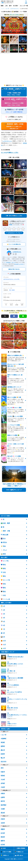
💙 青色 (3, 564)
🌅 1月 (3, 606)
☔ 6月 (3, 625)
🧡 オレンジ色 (5, 580)
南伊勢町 (3, 805)
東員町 (3, 742)
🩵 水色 (3, 572)
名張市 (3, 823)
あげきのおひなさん (14, 8)
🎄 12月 (3, 648)
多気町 (3, 783)
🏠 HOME (3, 848)
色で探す (15, 5)
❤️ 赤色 (3, 584)
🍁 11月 (3, 644)
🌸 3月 (3, 614)
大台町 (3, 779)
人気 (6, 5)
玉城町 (3, 809)
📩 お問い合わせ (19, 855)
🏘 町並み (4, 542)
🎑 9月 (3, 637)
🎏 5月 (3, 621)
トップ (2, 8)
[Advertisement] (14, 69)
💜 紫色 (3, 587)
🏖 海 (2, 527)
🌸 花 (2, 519)
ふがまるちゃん (7, 141)
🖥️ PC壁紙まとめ (19, 851)
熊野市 (3, 841)
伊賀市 (3, 819)
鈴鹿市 (3, 754)
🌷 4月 (3, 617)
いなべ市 (7, 8)
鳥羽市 (3, 801)
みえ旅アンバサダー (19, 264)
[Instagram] (16, 254)
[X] (13, 254)
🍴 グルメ (4, 550)
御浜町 (3, 837)
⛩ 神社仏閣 (4, 535)
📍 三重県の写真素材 (20, 848)
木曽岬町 (3, 738)
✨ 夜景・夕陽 (5, 531)
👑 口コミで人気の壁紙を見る (14, 244)
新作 (10, 5)
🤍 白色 (3, 595)
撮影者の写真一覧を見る (14, 269)
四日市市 (3, 761)
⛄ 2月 (3, 610)
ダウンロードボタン (14, 14)
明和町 (3, 775)
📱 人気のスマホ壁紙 (6, 851)
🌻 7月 (3, 629)
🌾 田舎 (3, 546)
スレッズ (14, 262)
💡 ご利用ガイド (5, 855)
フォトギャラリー (7, 2)
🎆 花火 (3, 538)
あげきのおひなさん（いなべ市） (12, 279)
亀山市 (3, 758)
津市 (2, 768)
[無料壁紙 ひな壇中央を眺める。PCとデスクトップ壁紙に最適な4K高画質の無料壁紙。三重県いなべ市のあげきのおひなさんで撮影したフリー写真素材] (14, 25)
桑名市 (3, 750)
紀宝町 (3, 844)
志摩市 (3, 797)
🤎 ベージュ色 (5, 599)
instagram (8, 262)
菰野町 (3, 746)
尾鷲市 (3, 829)
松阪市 (3, 772)
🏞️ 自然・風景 (5, 523)
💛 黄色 (3, 576)
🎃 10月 (3, 641)
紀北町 (3, 833)
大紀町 (3, 787)
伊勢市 (3, 793)
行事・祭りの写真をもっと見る (14, 215)
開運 (2, 5)
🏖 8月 (3, 633)
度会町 (3, 813)
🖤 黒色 (3, 591)
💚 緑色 (3, 568)
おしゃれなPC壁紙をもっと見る (9, 152)
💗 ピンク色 (4, 561)
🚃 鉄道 (3, 554)
